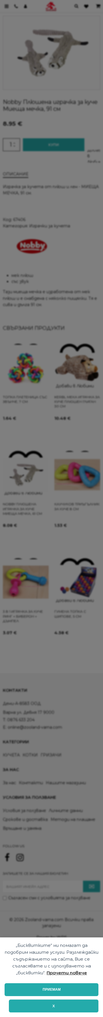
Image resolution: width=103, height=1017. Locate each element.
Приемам (52, 990)
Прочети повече (67, 972)
